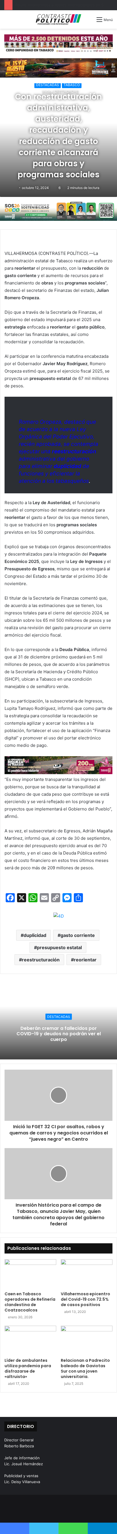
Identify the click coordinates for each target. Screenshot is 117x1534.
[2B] (58, 67)
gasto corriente (77, 935)
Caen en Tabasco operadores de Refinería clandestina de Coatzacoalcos (30, 1302)
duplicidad (35, 935)
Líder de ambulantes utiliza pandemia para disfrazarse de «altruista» (28, 1368)
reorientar (85, 960)
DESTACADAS (47, 85)
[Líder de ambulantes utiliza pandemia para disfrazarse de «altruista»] (30, 1340)
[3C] (58, 210)
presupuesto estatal (59, 947)
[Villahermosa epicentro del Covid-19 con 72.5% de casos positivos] (86, 1273)
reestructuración (41, 960)
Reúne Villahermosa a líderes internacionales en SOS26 (64, 5)
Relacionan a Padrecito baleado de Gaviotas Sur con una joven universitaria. (85, 1368)
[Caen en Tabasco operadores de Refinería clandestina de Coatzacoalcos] (30, 1273)
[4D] (58, 915)
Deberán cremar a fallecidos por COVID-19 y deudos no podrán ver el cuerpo (58, 1033)
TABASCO (72, 85)
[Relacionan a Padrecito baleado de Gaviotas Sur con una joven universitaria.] (86, 1340)
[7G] (58, 765)
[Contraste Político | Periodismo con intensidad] (58, 19)
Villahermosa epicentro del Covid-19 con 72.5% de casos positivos (85, 1299)
